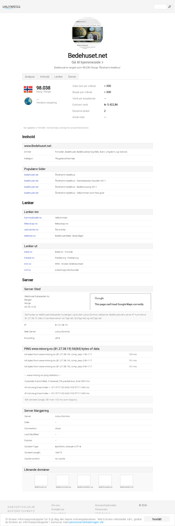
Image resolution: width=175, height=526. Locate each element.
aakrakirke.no (31, 229)
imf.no (27, 270)
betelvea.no (30, 236)
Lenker (59, 76)
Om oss (55, 505)
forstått (156, 519)
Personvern (101, 509)
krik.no (27, 264)
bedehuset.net (31, 174)
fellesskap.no (31, 223)
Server (72, 76)
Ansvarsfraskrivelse (105, 505)
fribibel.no (29, 258)
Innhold (44, 76)
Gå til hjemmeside (86, 62)
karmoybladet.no (33, 217)
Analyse (30, 76)
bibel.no (28, 252)
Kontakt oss (57, 509)
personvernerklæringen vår (86, 522)
